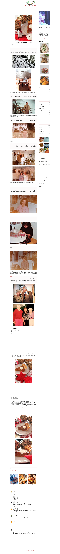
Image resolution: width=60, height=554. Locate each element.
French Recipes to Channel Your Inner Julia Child (44, 171)
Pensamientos (27, 8)
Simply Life (15, 515)
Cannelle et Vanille (42, 163)
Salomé (14, 491)
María (14, 501)
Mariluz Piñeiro (16, 508)
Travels (31, 8)
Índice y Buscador (39, 8)
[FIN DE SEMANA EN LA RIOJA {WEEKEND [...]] (23, 479)
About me (34, 8)
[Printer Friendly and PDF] (15, 470)
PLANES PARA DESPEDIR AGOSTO (42, 180)
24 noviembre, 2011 (16, 497)
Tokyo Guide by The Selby (41, 183)
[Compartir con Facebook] (13, 470)
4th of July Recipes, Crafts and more (43, 161)
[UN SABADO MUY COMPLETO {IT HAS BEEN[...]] (32, 479)
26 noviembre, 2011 (16, 509)
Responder (15, 494)
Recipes (22, 8)
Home (19, 8)
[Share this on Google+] (12, 470)
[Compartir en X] (10, 470)
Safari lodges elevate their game (42, 158)
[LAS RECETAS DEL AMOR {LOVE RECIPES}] (14, 479)
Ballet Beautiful (40, 186)
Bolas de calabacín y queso (42, 174)
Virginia (14, 521)
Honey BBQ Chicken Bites (41, 168)
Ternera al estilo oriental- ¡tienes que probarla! (44, 177)
